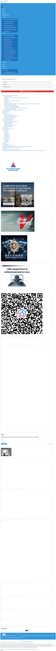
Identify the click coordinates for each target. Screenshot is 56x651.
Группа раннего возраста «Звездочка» (9, 37)
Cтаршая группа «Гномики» (8, 43)
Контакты (3, 66)
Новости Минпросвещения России (9, 145)
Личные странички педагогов (8, 128)
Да (2, 439)
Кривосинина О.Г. (7, 140)
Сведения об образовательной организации (10, 95)
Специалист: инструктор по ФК (9, 115)
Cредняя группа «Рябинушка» (8, 41)
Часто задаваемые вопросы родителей (9, 72)
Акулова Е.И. (6, 142)
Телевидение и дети (7, 31)
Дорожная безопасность (8, 122)
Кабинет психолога (7, 114)
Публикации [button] (5, 84)
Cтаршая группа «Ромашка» (8, 45)
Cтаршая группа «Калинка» (8, 47)
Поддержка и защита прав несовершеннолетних (11, 149)
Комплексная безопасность (7, 120)
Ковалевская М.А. (7, 134)
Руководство (6, 101)
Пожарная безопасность (8, 123)
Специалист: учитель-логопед (9, 118)
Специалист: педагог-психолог (9, 117)
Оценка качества (6, 70)
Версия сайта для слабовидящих (28, 91)
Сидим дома (4, 13)
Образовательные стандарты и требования (12, 100)
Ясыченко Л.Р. (6, 130)
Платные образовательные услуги (10, 104)
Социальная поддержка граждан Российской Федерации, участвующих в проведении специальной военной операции (23, 150)
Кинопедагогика (5, 144)
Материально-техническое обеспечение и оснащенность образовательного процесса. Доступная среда (22, 103)
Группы (3, 33)
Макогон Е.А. (6, 132)
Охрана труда (5, 148)
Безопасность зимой (7, 124)
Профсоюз (4, 143)
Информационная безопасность (9, 125)
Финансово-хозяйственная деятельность (11, 105)
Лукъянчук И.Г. (6, 133)
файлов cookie (25, 644)
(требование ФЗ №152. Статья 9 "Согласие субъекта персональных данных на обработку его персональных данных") (19, 649)
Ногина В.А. (6, 131)
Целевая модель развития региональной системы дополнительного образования (17, 146)
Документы (6, 98)
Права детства (5, 127)
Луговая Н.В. (6, 135)
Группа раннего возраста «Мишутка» (9, 35)
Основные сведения (7, 96)
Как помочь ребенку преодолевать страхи (10, 27)
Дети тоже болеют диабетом (8, 23)
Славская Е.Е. (6, 139)
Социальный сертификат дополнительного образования (13, 147)
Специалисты (5, 113)
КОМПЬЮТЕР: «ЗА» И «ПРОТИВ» (8, 25)
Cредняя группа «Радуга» (7, 39)
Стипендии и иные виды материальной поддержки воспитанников (16, 107)
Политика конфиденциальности (27, 641)
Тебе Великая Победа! (5, 15)
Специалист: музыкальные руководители (11, 116)
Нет (2, 440)
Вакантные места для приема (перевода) (11, 106)
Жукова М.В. (6, 141)
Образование (6, 99)
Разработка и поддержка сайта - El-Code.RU (25, 642)
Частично (3, 441)
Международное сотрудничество (10, 108)
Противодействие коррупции (8, 119)
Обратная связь (4, 68)
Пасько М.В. (6, 129)
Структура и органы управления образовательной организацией (15, 97)
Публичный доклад (6, 112)
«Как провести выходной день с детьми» (10, 29)
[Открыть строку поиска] (2, 74)
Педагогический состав (8, 102)
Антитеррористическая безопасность (10, 121)
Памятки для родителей (8, 126)
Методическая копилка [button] (7, 86)
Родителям (4, 17)
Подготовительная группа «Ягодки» (9, 49)
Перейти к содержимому (4, 0)
